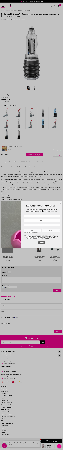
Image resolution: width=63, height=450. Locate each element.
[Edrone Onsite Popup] (31, 225)
